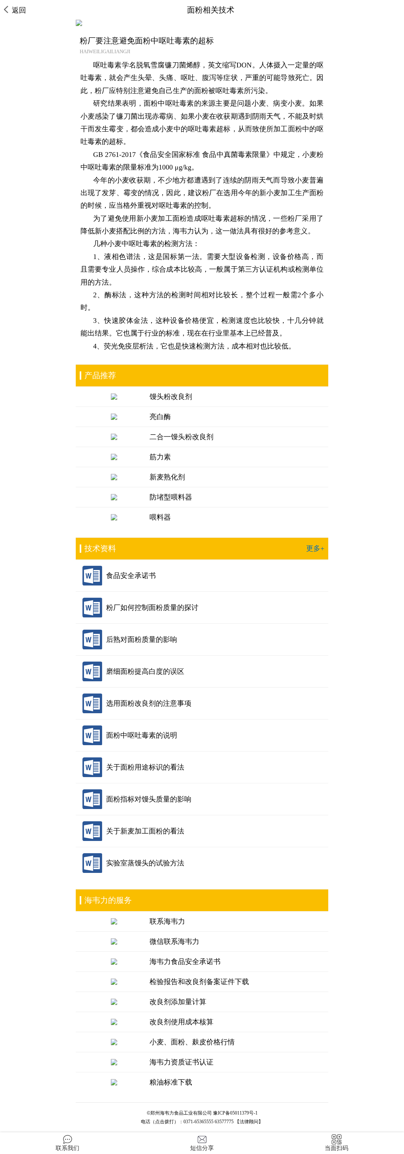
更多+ (315, 548)
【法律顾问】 (249, 1121)
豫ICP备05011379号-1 (235, 1113)
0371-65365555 (198, 1121)
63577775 (224, 1121)
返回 (19, 10)
